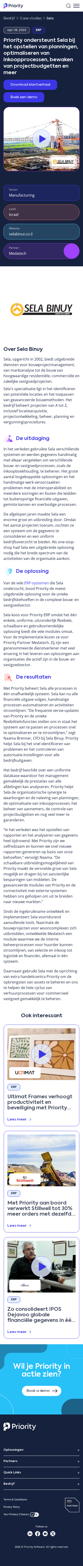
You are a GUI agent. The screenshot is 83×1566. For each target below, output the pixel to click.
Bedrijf (9, 1483)
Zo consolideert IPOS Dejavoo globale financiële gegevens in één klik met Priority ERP (40, 1315)
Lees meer (17, 1119)
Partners (10, 1461)
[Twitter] (53, 1533)
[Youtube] (45, 1533)
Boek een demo (23, 97)
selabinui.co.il (21, 234)
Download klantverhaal (30, 84)
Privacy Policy (11, 1507)
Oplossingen (13, 1449)
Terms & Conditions (15, 1500)
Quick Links (12, 1472)
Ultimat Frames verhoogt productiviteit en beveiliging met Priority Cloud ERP (39, 1102)
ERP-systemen (36, 583)
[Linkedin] (30, 1533)
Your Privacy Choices (16, 1514)
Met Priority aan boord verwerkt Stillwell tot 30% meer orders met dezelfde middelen (40, 1209)
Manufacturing (22, 195)
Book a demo (38, 1391)
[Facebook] (37, 1533)
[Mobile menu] (76, 6)
